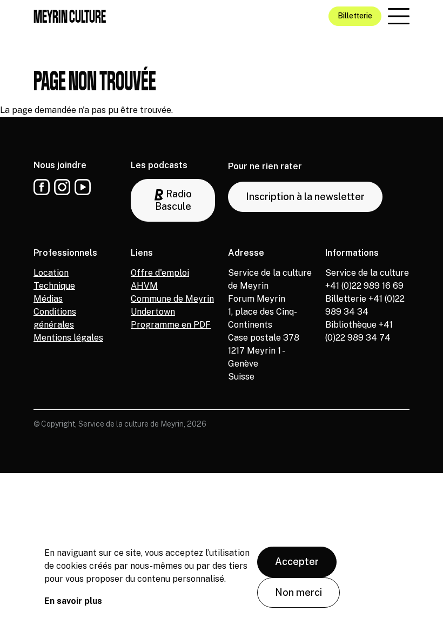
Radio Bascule (173, 200)
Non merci (298, 592)
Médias (48, 299)
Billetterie (355, 15)
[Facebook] (41, 187)
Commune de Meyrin (172, 299)
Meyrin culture (69, 16)
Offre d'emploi (160, 273)
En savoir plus (73, 601)
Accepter (297, 561)
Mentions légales (68, 338)
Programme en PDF (171, 325)
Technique (54, 286)
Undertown (153, 312)
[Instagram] (62, 187)
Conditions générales (54, 318)
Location (51, 273)
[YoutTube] (83, 187)
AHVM (144, 286)
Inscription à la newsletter (305, 196)
